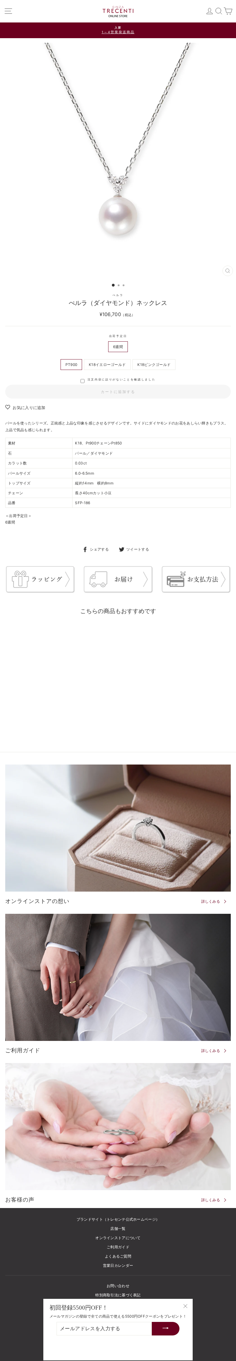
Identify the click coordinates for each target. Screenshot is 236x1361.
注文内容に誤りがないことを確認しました (122, 379)
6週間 (118, 346)
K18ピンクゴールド (154, 364)
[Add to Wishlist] (87, 628)
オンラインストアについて (118, 1237)
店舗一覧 (117, 1228)
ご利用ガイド (118, 1247)
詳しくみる (210, 901)
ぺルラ (117, 295)
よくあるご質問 (118, 1256)
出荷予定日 (118, 336)
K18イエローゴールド (107, 364)
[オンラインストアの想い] (118, 828)
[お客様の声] (118, 1126)
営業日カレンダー (118, 1265)
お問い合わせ (118, 1285)
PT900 (71, 364)
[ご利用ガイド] (118, 977)
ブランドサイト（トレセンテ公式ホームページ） (118, 1219)
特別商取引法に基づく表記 (118, 1295)
